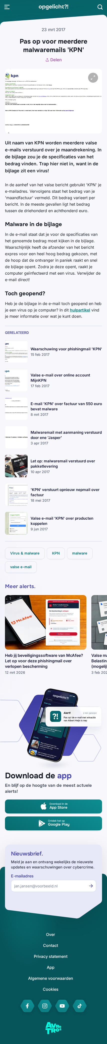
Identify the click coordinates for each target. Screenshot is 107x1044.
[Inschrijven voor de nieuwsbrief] (91, 886)
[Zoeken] (100, 7)
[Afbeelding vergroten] (93, 78)
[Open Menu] (7, 7)
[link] (53, 7)
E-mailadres (22, 876)
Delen (56, 59)
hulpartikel (80, 309)
